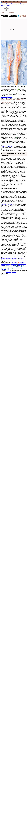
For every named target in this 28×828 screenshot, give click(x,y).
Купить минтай (4, 258)
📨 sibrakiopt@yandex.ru (6, 97)
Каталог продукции (13, 258)
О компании (21, 258)
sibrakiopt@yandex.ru (11, 272)
